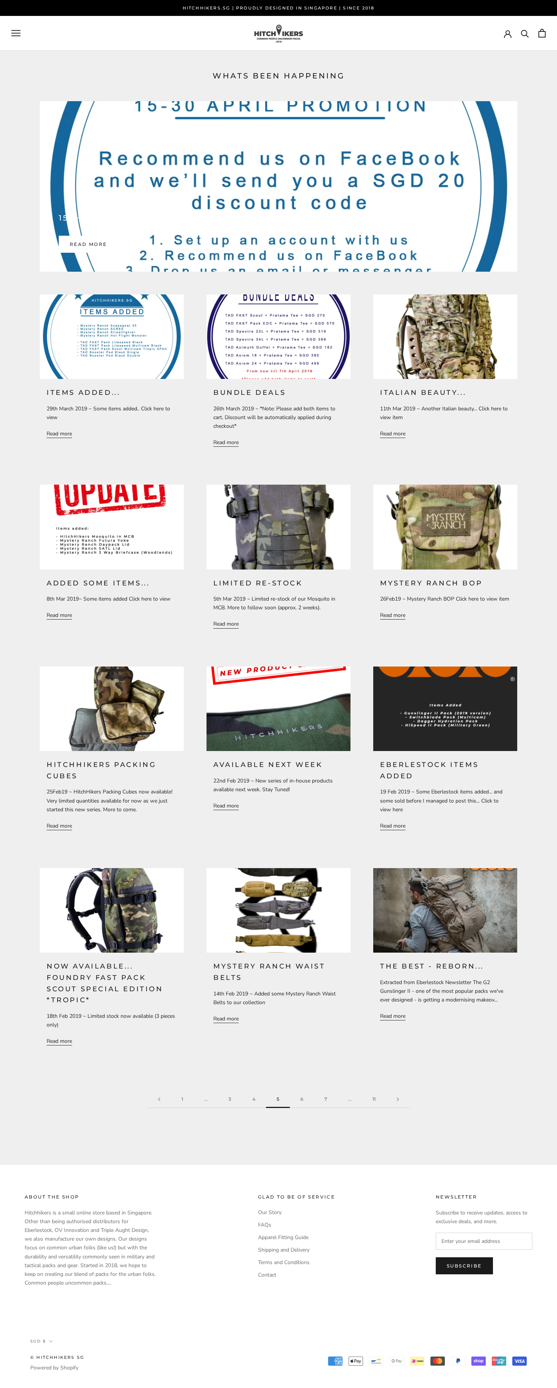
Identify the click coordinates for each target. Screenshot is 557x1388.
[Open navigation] (15, 33)
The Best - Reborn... (432, 966)
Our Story (270, 1212)
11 (374, 1099)
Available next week (267, 765)
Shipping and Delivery (284, 1249)
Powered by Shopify (54, 1367)
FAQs (264, 1224)
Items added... (83, 392)
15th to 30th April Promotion (145, 217)
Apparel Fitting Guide (283, 1237)
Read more (88, 244)
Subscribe (464, 1266)
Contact (267, 1274)
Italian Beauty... (423, 392)
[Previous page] (159, 1099)
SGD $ (38, 1341)
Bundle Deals (249, 392)
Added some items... (98, 583)
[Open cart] (542, 33)
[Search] (525, 33)
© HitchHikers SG (57, 1357)
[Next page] (398, 1099)
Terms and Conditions (284, 1262)
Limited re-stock (258, 583)
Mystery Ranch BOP (431, 583)
